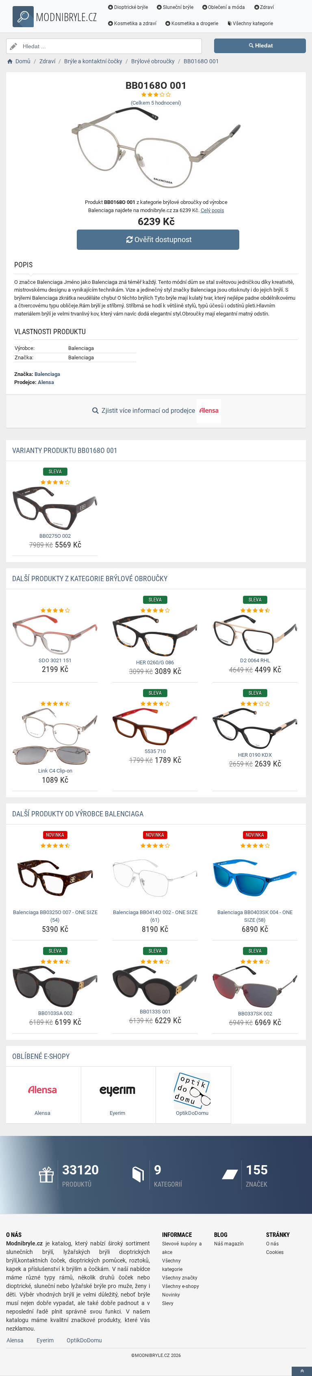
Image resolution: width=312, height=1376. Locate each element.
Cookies (275, 1252)
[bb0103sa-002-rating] (55, 962)
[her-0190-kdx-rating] (254, 704)
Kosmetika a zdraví (135, 23)
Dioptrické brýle (131, 7)
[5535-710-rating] (155, 704)
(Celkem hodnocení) (156, 103)
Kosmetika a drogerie (194, 23)
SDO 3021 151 (55, 660)
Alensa (46, 382)
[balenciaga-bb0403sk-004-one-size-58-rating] (254, 846)
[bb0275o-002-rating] (55, 483)
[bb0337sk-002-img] (254, 986)
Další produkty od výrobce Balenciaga (77, 813)
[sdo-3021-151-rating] (55, 611)
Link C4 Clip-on (55, 771)
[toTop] (302, 1371)
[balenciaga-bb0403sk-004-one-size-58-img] (254, 878)
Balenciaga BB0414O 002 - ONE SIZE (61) (155, 916)
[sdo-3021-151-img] (55, 635)
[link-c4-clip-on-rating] (55, 704)
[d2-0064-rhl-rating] (254, 611)
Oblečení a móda (226, 7)
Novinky (171, 1295)
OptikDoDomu (84, 1340)
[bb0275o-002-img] (55, 508)
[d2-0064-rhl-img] (254, 635)
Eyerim (45, 1340)
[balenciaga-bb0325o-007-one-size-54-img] (55, 878)
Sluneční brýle (178, 7)
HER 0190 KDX (255, 755)
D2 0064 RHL (255, 660)
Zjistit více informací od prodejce (148, 410)
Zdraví (267, 7)
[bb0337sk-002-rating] (254, 962)
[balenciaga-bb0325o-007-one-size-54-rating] (55, 846)
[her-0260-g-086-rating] (155, 611)
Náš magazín (229, 1244)
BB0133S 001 (155, 1012)
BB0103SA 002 (55, 1013)
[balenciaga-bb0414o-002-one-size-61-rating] (155, 846)
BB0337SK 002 (255, 1014)
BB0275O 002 (55, 536)
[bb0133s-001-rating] (155, 962)
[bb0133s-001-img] (155, 986)
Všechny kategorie (253, 23)
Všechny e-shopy (180, 1286)
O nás (272, 1244)
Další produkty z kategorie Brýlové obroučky (89, 578)
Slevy (167, 1303)
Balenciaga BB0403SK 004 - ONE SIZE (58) (254, 916)
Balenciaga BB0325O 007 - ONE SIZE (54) (55, 916)
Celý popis (212, 210)
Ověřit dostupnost (163, 239)
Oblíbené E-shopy (40, 1056)
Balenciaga (47, 374)
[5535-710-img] (155, 726)
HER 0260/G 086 (155, 662)
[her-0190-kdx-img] (254, 728)
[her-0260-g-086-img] (155, 636)
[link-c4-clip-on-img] (55, 736)
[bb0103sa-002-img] (55, 986)
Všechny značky (179, 1278)
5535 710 (155, 751)
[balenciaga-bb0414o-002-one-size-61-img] (155, 878)
